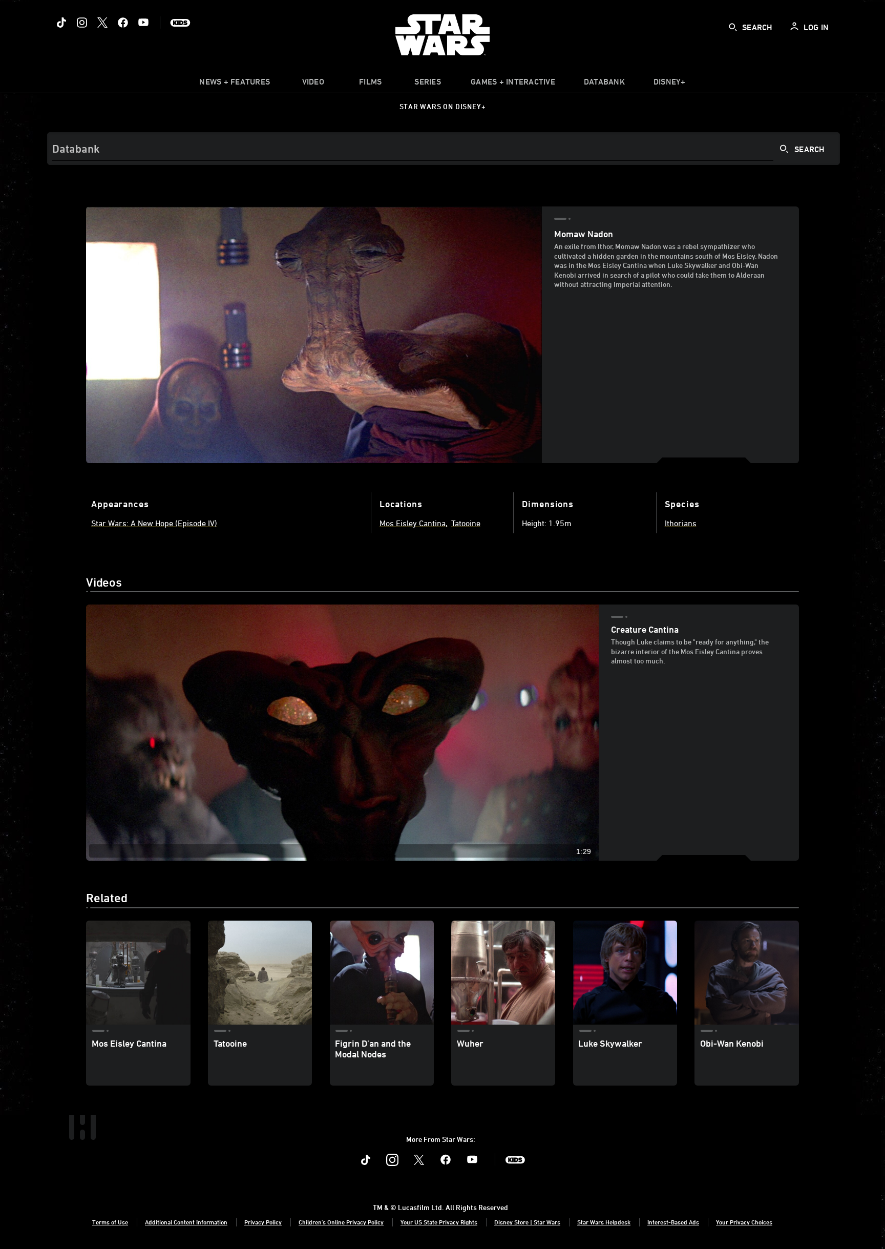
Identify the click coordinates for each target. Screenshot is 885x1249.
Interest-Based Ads (673, 1221)
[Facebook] (123, 22)
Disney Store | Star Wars (527, 1221)
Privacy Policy (263, 1221)
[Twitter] (102, 22)
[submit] (733, 27)
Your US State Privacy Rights (439, 1221)
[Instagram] (82, 22)
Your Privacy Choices (744, 1221)
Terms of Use (110, 1221)
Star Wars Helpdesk (603, 1221)
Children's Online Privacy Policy (341, 1221)
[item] (234, 84)
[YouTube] (143, 22)
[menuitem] (313, 84)
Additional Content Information (186, 1221)
